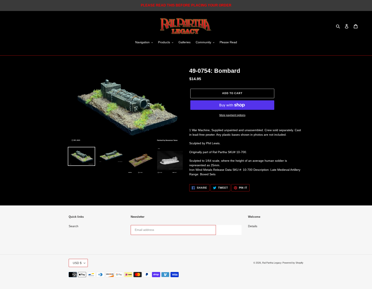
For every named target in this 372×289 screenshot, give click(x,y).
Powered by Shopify (292, 262)
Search (73, 226)
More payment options (232, 115)
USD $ (77, 263)
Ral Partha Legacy (272, 262)
